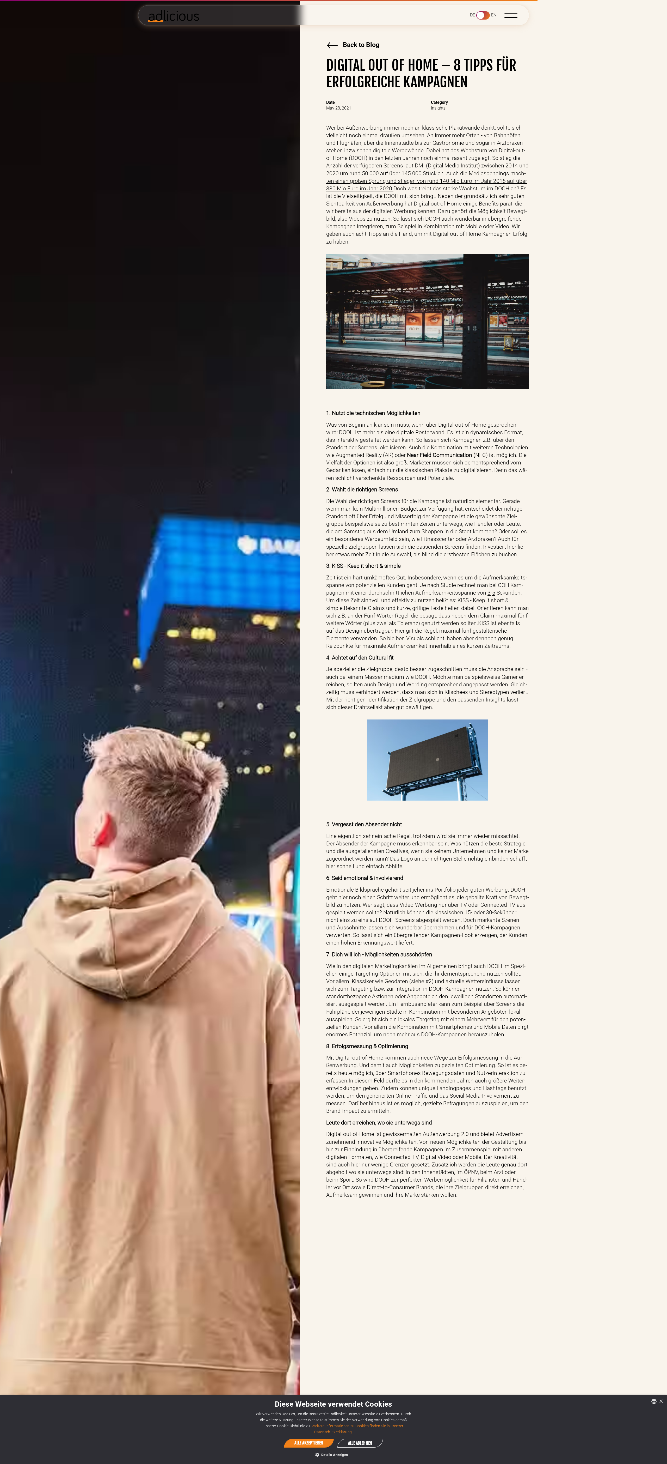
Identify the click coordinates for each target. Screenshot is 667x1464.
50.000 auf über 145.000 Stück (399, 173)
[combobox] (654, 1401)
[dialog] (333, 1429)
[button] (511, 15)
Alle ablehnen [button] (360, 1443)
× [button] (661, 1401)
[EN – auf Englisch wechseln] (483, 15)
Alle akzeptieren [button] (308, 1442)
